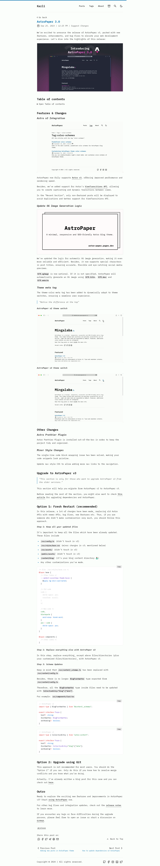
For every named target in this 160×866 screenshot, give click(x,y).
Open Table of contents (52, 104)
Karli (41, 6)
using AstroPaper (58, 800)
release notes (113, 805)
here (51, 782)
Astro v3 (76, 177)
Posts (82, 6)
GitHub (40, 821)
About (101, 6)
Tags (91, 6)
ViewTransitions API (96, 186)
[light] (121, 6)
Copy (119, 567)
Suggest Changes (80, 26)
